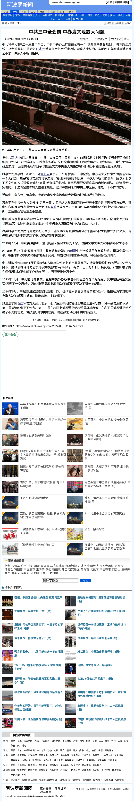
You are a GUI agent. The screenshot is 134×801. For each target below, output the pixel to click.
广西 (24, 566)
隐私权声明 (115, 789)
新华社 (15, 157)
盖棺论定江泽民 (29, 780)
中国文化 (108, 755)
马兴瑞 (45, 566)
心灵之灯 (54, 755)
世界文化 (47, 760)
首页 (5, 11)
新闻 (15, 11)
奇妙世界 (105, 770)
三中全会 (10, 334)
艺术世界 (118, 755)
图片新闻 (21, 745)
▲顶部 (126, 789)
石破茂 (56, 569)
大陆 (37, 15)
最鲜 (13, 770)
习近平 (40, 49)
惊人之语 (41, 750)
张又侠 (119, 566)
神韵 (30, 566)
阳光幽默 (87, 780)
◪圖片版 (119, 23)
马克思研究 (64, 780)
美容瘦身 (15, 760)
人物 (82, 15)
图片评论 (109, 750)
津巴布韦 (105, 569)
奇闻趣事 (86, 770)
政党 (62, 750)
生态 (52, 19)
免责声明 (102, 789)
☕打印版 (109, 23)
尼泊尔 (53, 573)
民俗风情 (15, 775)
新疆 (73, 251)
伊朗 (7, 566)
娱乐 (53, 11)
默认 (126, 39)
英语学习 (69, 760)
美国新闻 (27, 15)
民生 (112, 15)
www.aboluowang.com (66, 2)
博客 (71, 11)
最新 (7, 15)
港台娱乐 (54, 765)
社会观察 (43, 770)
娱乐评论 (75, 765)
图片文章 (112, 760)
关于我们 (80, 789)
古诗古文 (26, 760)
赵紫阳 (25, 573)
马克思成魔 (57, 566)
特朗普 (18, 569)
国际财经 (72, 15)
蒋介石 (85, 569)
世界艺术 (80, 760)
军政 (17, 15)
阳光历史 (76, 780)
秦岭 (53, 207)
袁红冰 (21, 303)
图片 (78, 19)
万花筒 (96, 770)
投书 (81, 750)
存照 (94, 750)
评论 (24, 11)
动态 (49, 750)
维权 (120, 15)
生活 (33, 11)
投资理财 (37, 760)
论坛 (62, 11)
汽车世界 (54, 770)
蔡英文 (15, 573)
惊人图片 (15, 780)
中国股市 (29, 569)
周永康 (34, 573)
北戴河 (94, 569)
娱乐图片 (97, 765)
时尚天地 (75, 770)
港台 (60, 19)
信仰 (68, 19)
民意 (100, 750)
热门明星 (43, 765)
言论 (19, 750)
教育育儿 (97, 755)
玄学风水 (75, 755)
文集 (56, 750)
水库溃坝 (71, 566)
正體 (109, 2)
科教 (97, 15)
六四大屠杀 (107, 566)
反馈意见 (91, 789)
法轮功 (9, 569)
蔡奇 (7, 573)
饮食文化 (21, 770)
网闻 (89, 15)
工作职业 (86, 755)
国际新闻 (60, 15)
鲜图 (24, 775)
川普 (37, 566)
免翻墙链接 (121, 2)
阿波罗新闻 (20, 5)
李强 (48, 569)
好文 (75, 750)
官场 (105, 15)
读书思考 (58, 760)
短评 (69, 750)
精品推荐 (86, 765)
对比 (88, 750)
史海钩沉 (32, 755)
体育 (128, 15)
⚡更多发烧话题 (14, 560)
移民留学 (64, 770)
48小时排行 (14, 587)
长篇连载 (101, 760)
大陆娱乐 (21, 765)
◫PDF (128, 23)
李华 (47, 320)
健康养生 (21, 755)
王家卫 (44, 573)
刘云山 (116, 569)
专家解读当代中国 (48, 780)
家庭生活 (43, 755)
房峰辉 (125, 569)
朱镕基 (15, 566)
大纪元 (45, 174)
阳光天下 (97, 780)
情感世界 (32, 770)
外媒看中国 (29, 750)
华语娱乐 (32, 765)
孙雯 (64, 569)
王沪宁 (40, 569)
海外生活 (64, 755)
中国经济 (47, 15)
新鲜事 (43, 11)
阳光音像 (119, 780)
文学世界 (90, 760)
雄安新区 (74, 569)
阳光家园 (108, 780)
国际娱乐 (64, 765)
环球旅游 (116, 770)
